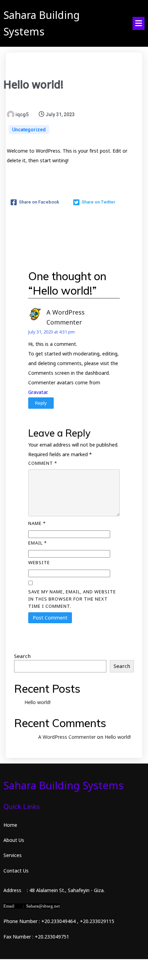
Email (37, 543)
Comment (42, 463)
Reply (41, 403)
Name (37, 523)
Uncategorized (29, 129)
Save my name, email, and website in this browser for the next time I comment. (72, 599)
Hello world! (37, 702)
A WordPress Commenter (67, 737)
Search (22, 655)
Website (39, 562)
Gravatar (37, 392)
